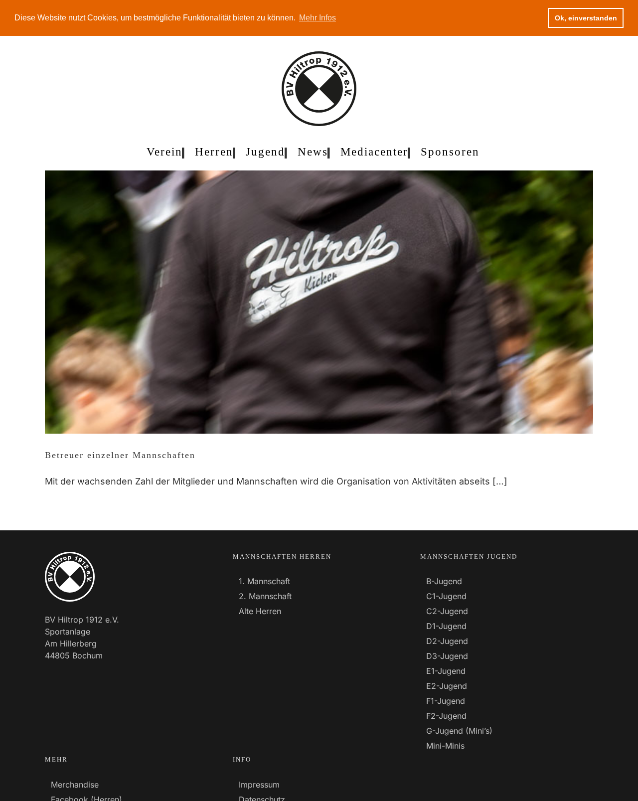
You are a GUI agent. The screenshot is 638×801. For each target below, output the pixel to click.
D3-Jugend (447, 656)
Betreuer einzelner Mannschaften (120, 455)
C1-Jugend (446, 596)
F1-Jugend (445, 701)
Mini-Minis (445, 746)
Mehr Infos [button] (317, 17)
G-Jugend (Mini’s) (459, 731)
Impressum (259, 785)
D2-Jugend (447, 641)
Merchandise (75, 785)
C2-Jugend (447, 611)
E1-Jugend (446, 671)
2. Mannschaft (265, 596)
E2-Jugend (446, 686)
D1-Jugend (446, 626)
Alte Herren (260, 611)
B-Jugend (444, 581)
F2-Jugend (446, 716)
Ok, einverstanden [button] (586, 18)
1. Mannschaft (264, 581)
